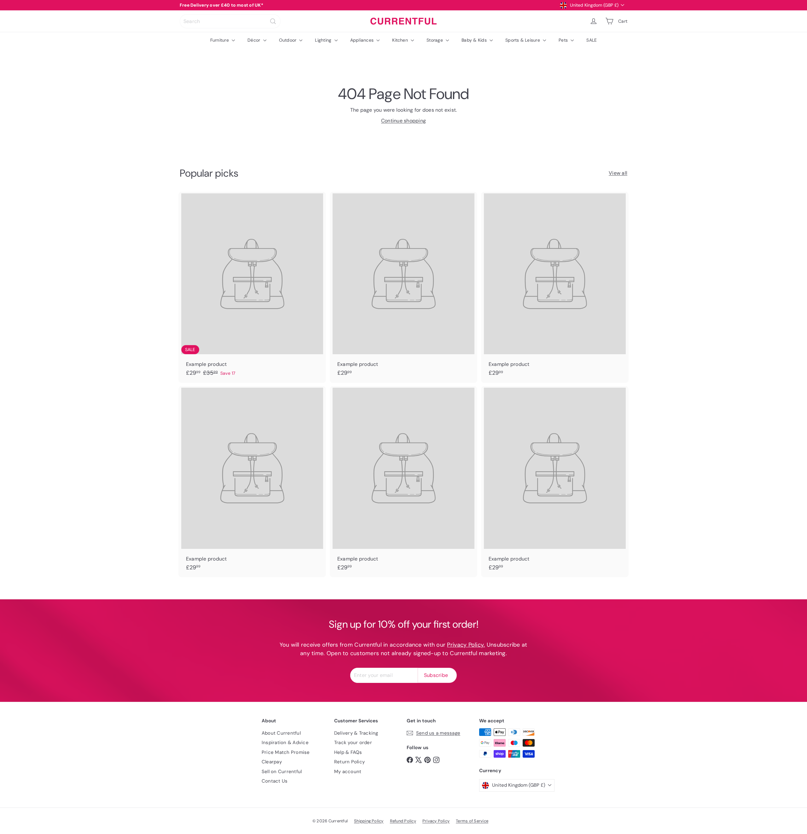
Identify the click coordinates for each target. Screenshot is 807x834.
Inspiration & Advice (285, 742)
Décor (254, 40)
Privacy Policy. (466, 645)
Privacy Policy (436, 821)
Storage (435, 40)
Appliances (362, 40)
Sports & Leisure (523, 40)
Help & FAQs (348, 752)
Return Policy (349, 762)
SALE (591, 40)
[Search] (273, 21)
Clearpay (272, 762)
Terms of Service (472, 821)
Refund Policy (403, 821)
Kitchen (400, 40)
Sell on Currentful (282, 771)
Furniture (220, 40)
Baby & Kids (475, 40)
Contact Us (274, 781)
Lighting (324, 40)
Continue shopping (403, 120)
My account (347, 771)
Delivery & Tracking (356, 733)
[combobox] (230, 21)
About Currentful (281, 733)
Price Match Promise (286, 752)
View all (618, 173)
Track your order (353, 742)
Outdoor (288, 40)
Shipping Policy (369, 821)
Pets (564, 40)
